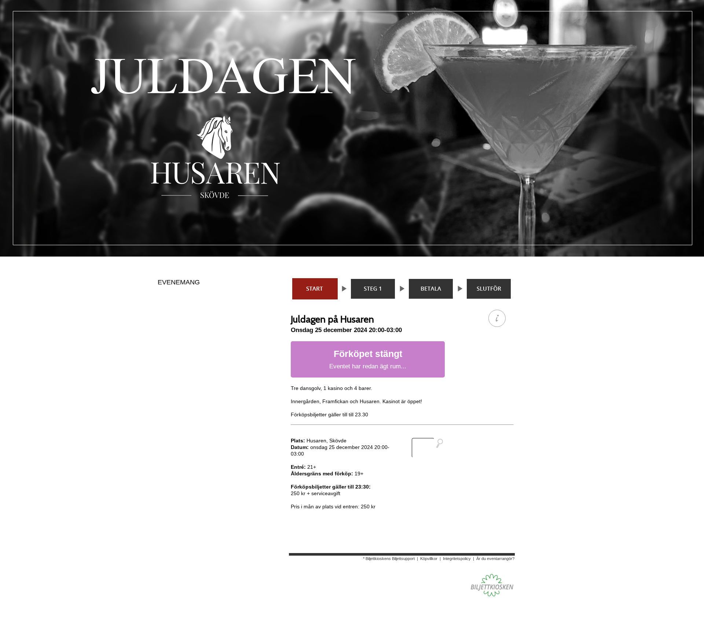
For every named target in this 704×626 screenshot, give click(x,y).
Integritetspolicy (457, 558)
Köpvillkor (428, 558)
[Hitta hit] (430, 447)
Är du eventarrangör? (495, 558)
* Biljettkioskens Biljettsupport (389, 558)
